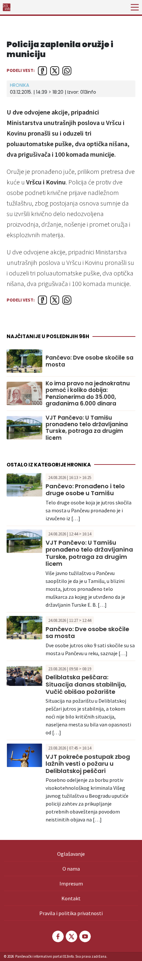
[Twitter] (71, 936)
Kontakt (71, 898)
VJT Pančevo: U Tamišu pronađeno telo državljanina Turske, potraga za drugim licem (87, 427)
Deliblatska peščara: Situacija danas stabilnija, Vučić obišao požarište (86, 684)
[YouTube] (84, 936)
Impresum (71, 883)
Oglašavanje (71, 853)
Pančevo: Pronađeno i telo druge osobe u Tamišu (85, 489)
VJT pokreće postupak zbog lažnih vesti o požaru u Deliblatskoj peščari (88, 764)
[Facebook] (57, 936)
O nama (71, 868)
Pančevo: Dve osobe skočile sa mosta (89, 361)
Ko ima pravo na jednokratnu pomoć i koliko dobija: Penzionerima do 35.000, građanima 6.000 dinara (88, 393)
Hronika (19, 85)
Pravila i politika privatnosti (71, 913)
